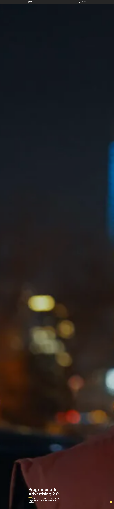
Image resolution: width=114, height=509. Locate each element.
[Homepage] (30, 2)
